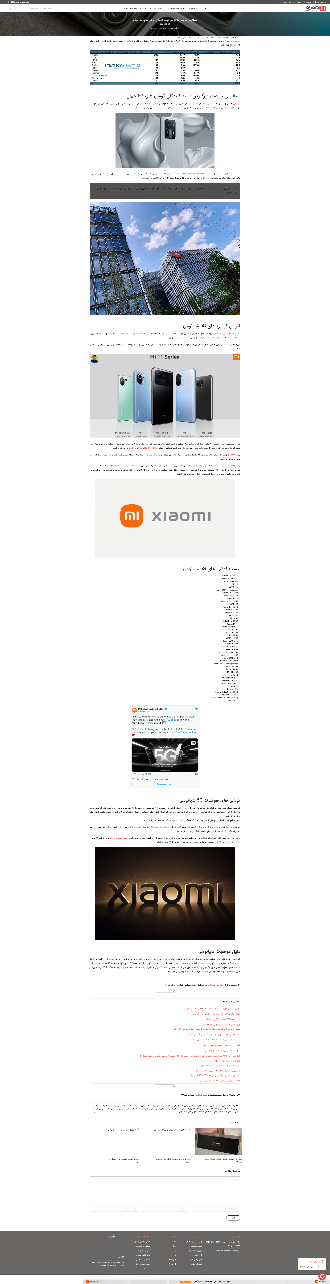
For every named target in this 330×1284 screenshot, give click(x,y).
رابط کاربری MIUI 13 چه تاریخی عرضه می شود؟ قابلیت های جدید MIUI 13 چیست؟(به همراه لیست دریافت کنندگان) (190, 1056)
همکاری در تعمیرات (143, 1246)
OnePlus (134, 465)
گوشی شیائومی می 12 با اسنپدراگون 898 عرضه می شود (216, 1039)
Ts (175, 1255)
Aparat (285, 2)
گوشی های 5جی (175, 1108)
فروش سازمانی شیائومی (141, 1241)
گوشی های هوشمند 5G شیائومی (141, 1108)
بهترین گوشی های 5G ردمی (205, 1105)
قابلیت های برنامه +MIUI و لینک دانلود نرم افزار (220, 1065)
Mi (175, 1241)
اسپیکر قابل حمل (196, 1259)
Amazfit (172, 1264)
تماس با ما (143, 8)
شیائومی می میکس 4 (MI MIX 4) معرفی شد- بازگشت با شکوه (217, 1071)
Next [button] (94, 1145)
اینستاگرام (212, 985)
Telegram (307, 2)
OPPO (133, 448)
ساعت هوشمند (196, 1246)
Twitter (291, 2)
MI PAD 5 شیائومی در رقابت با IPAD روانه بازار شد (222, 1061)
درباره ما (153, 8)
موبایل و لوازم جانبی (165, 28)
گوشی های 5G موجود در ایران (193, 1108)
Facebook (315, 2)
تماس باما (146, 1268)
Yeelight (172, 1259)
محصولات (161, 8)
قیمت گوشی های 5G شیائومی (143, 1105)
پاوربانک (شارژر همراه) (194, 1241)
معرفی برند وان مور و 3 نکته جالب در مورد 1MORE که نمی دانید (213, 1008)
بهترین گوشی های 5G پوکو (225, 1105)
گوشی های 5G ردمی (230, 1108)
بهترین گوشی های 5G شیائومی (183, 1105)
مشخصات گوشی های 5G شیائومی (191, 1111)
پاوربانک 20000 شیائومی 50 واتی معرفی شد (221, 1019)
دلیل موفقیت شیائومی (163, 1105)
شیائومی (224, 37)
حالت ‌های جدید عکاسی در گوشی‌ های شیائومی (173, 1159)
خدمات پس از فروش (198, 9)
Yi (175, 1250)
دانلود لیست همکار (143, 1259)
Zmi (174, 1246)
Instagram (299, 2)
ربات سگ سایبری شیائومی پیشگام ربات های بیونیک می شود (218, 1080)
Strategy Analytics (196, 173)
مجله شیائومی (201, 1095)
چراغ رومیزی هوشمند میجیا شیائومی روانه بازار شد (222, 1024)
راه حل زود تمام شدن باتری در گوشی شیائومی (221, 1045)
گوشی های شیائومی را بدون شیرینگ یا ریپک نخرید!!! (223, 1159)
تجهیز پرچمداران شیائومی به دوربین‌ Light (124, 1159)
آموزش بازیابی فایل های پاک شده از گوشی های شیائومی (216, 1014)
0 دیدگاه (154, 28)
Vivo (140, 448)
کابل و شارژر (197, 1255)
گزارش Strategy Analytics (228, 333)
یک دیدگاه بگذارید (95, 1108)
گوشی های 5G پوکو (109, 1105)
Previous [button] (236, 1145)
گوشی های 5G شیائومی (213, 1108)
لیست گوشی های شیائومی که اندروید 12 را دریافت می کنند (215, 1034)
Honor (147, 448)
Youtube (323, 2)
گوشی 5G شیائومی (124, 1105)
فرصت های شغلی (130, 8)
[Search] (9, 8)
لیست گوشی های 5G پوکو (119, 1108)
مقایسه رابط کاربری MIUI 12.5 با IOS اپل (222, 1050)
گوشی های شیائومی (161, 1108)
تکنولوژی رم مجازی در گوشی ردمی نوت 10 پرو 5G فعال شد (215, 1075)
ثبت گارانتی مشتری (143, 1255)
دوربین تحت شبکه (195, 1250)
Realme (155, 448)
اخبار (175, 28)
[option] (216, 1145)
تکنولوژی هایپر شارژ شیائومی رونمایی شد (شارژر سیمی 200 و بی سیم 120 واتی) (206, 1029)
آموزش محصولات (143, 1250)
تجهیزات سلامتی (196, 1264)
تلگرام (220, 985)
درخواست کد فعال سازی (176, 8)
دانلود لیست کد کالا (143, 1264)
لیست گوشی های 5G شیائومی (216, 1111)
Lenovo (233, 455)
